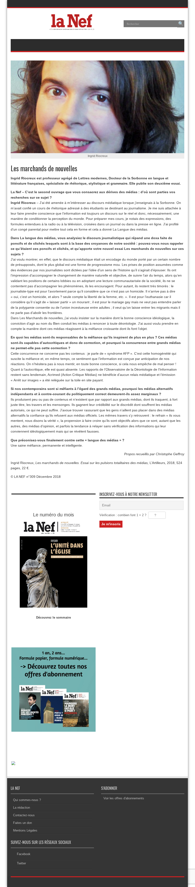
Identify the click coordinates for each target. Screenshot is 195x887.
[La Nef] (73, 27)
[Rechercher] (180, 23)
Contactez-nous (24, 815)
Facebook (23, 854)
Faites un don (22, 823)
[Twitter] (180, 3)
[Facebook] (174, 3)
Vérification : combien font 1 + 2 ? (122, 515)
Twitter (21, 863)
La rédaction (21, 807)
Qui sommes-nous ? (27, 800)
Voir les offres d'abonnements (123, 798)
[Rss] (168, 3)
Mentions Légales (25, 830)
